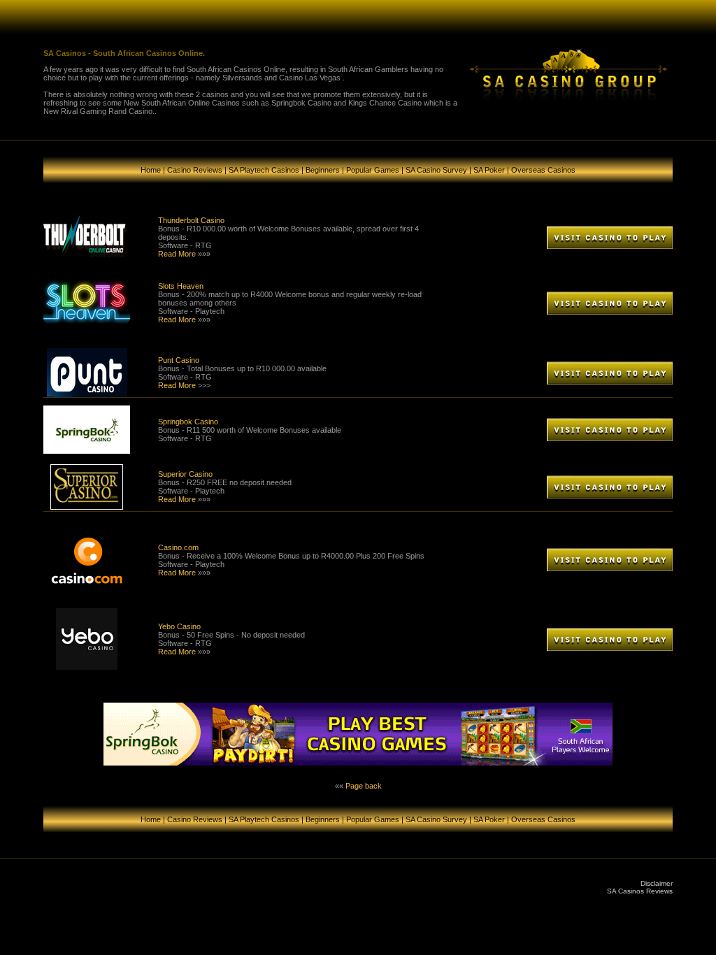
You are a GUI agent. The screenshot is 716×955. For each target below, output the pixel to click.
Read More (177, 254)
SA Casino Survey (436, 170)
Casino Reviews (194, 170)
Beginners (323, 170)
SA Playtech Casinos (264, 170)
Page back (363, 786)
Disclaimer (656, 883)
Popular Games (372, 170)
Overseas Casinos (543, 170)
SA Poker (489, 170)
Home (151, 170)
